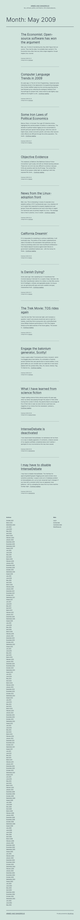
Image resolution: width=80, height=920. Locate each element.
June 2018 (9, 578)
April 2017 (8, 608)
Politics (30, 142)
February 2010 (10, 787)
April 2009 (9, 808)
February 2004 (10, 868)
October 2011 (9, 744)
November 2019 (10, 544)
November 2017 (10, 593)
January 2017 (9, 614)
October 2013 (10, 693)
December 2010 (10, 766)
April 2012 (9, 732)
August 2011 (9, 749)
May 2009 (9, 806)
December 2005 (10, 845)
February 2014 (10, 685)
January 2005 (10, 858)
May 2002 (9, 905)
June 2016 (9, 625)
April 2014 (9, 680)
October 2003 (10, 877)
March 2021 (9, 522)
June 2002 (9, 902)
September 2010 (10, 772)
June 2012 (9, 727)
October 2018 (10, 569)
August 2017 (9, 599)
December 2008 (10, 817)
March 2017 (9, 610)
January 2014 (9, 687)
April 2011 (8, 757)
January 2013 (9, 712)
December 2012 (10, 714)
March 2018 (9, 584)
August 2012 (9, 723)
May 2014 (8, 678)
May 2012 (8, 729)
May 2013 (8, 704)
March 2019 (9, 559)
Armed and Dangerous (40, 6)
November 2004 (10, 862)
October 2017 (9, 595)
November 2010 (10, 768)
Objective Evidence (34, 157)
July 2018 (8, 576)
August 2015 (9, 646)
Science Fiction (32, 414)
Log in (55, 520)
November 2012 (10, 717)
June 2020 (9, 529)
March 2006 (9, 838)
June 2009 (9, 804)
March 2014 (9, 682)
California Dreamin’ (34, 233)
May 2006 (9, 834)
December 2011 (10, 740)
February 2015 (10, 659)
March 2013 (9, 708)
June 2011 (9, 753)
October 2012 (10, 719)
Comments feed (57, 524)
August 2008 (9, 825)
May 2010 (8, 781)
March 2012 (9, 734)
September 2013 (10, 695)
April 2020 (9, 533)
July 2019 (8, 550)
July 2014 (8, 674)
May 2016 (8, 627)
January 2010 (9, 789)
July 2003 (8, 883)
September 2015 (10, 644)
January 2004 (10, 870)
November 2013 (10, 691)
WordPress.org (57, 527)
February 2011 (10, 761)
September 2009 (10, 798)
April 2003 (9, 890)
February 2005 (10, 855)
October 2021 (10, 520)
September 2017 (10, 597)
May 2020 (9, 531)
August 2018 (9, 574)
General (30, 179)
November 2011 (10, 742)
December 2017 (10, 591)
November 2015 (10, 640)
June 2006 (9, 832)
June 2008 (9, 830)
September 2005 (10, 849)
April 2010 (9, 783)
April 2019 (9, 556)
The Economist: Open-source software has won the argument (39, 38)
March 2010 (9, 785)
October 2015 (10, 642)
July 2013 (8, 699)
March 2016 (9, 631)
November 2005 (10, 847)
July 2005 (8, 853)
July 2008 (8, 828)
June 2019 (9, 552)
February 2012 (10, 736)
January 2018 (9, 588)
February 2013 (10, 710)
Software (30, 60)
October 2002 (10, 896)
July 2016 (8, 623)
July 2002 (8, 900)
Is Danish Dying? (32, 272)
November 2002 (10, 894)
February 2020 (10, 537)
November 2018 (10, 567)
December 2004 (10, 860)
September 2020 (10, 524)
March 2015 (9, 657)
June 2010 (9, 779)
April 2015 (9, 655)
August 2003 (9, 881)
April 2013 (9, 706)
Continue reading (44, 93)
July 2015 (8, 648)
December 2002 (10, 892)
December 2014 (10, 663)
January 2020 (10, 539)
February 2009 (10, 813)
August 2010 (9, 774)
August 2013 (9, 697)
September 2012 (10, 721)
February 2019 (10, 561)
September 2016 (10, 618)
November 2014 (10, 665)
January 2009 (10, 815)
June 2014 (9, 676)
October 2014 (10, 667)
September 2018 (10, 571)
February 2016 (10, 633)
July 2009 (8, 802)
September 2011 (10, 746)
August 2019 (9, 548)
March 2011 (9, 759)
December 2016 (10, 616)
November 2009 (10, 793)
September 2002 (10, 898)
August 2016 (9, 620)
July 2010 (8, 776)
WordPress (70, 913)
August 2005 (9, 851)
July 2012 (8, 725)
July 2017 (8, 601)
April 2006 (9, 836)
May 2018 (8, 580)
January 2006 (10, 843)
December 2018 (10, 565)
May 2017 (8, 606)
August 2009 (9, 800)
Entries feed (56, 522)
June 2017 (9, 603)
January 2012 (9, 738)
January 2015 (9, 661)
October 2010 (10, 770)
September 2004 (10, 866)
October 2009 (10, 796)
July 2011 (8, 751)
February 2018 (10, 586)
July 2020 (8, 527)
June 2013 (9, 702)
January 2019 (9, 563)
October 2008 (10, 821)
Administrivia (31, 450)
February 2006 (10, 840)
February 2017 (10, 612)
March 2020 (9, 535)
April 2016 (9, 629)
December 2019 (10, 541)
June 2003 (9, 885)
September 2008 (10, 823)
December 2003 (10, 872)
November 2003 (10, 875)
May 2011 (8, 755)
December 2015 (10, 638)
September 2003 (10, 879)
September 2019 (10, 546)
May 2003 (9, 887)
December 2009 (10, 791)
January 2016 (9, 635)
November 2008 (10, 819)
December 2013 (10, 689)
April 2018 (9, 582)
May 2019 (8, 554)
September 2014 (10, 670)
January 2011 (9, 764)
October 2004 (10, 864)
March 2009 (9, 811)
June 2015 (9, 650)
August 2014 (9, 672)
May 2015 (8, 653)
